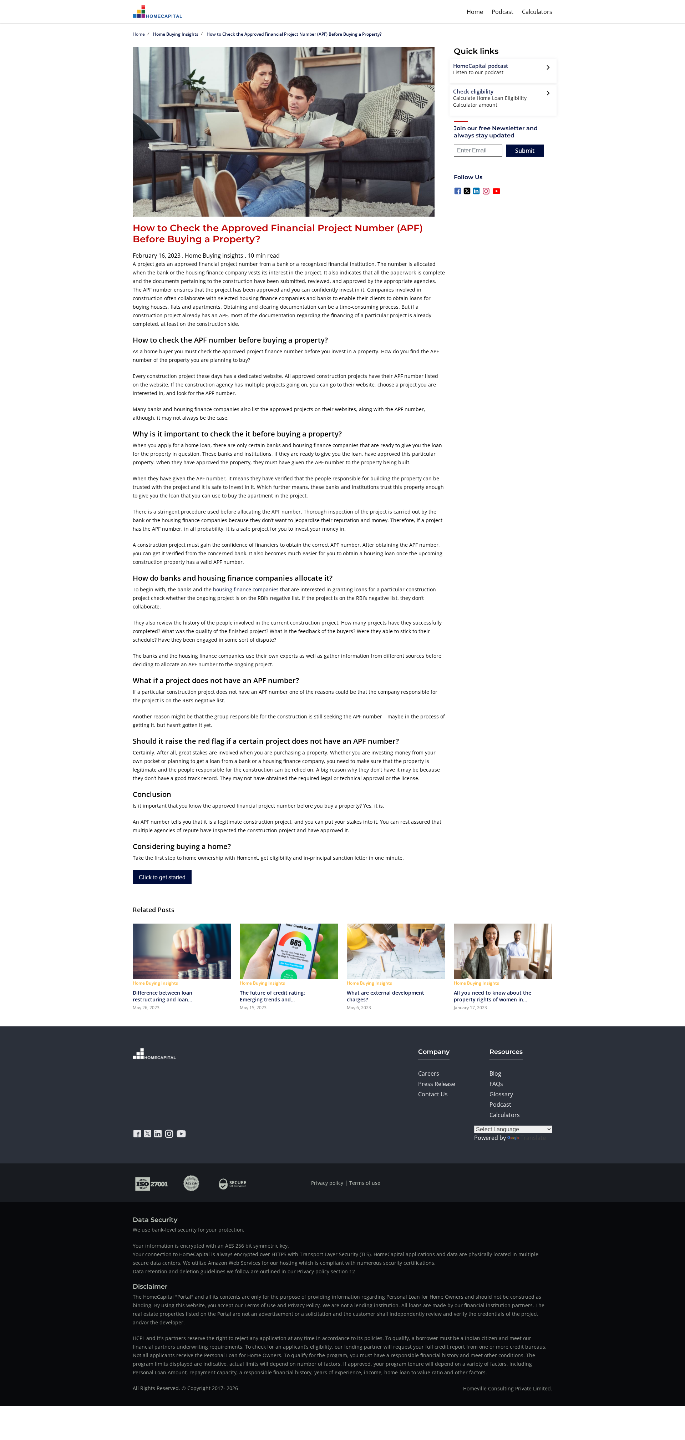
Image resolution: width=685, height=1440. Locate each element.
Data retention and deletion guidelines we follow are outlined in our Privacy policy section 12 (244, 1271)
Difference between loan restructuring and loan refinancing (162, 996)
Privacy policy (327, 1182)
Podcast (502, 12)
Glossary (501, 1094)
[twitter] (147, 1133)
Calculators (537, 12)
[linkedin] (157, 1133)
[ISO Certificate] (152, 1183)
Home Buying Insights (175, 34)
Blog (495, 1073)
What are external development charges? (385, 996)
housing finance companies (246, 589)
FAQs (496, 1084)
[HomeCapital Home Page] (157, 12)
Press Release (436, 1084)
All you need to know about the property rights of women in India (492, 996)
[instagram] (169, 1133)
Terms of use (364, 1182)
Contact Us (433, 1094)
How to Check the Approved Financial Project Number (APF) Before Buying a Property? (294, 34)
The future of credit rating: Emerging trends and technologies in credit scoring (277, 996)
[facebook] (137, 1133)
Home (475, 12)
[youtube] (181, 1133)
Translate (533, 1138)
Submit (524, 151)
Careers (428, 1073)
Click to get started (162, 877)
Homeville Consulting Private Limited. (507, 1388)
